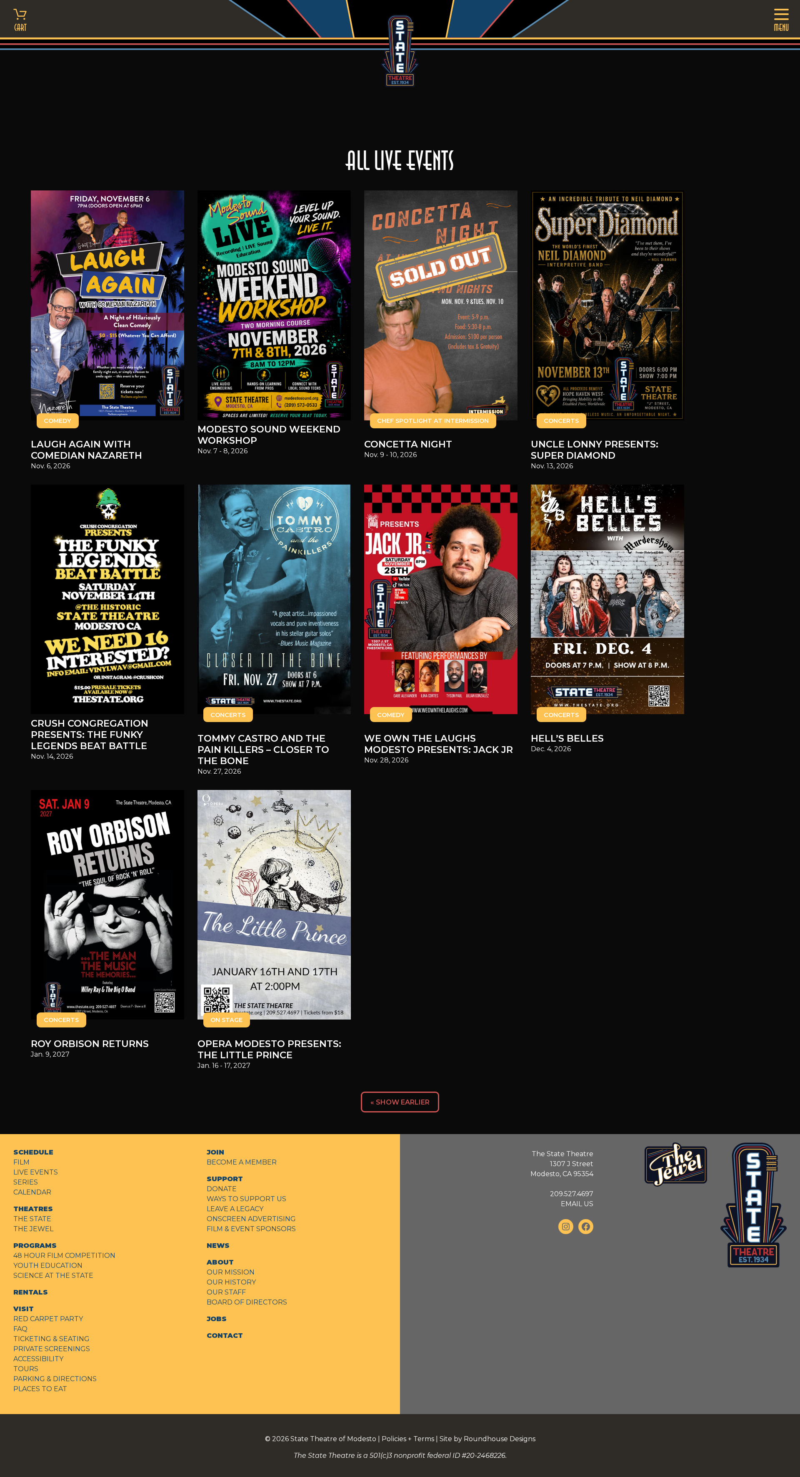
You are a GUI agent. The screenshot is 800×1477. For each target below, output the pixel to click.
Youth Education (47, 1266)
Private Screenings (51, 1349)
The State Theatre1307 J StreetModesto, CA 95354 (561, 1164)
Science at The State (53, 1276)
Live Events (35, 1172)
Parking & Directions (55, 1379)
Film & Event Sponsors (251, 1229)
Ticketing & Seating (51, 1339)
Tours (25, 1369)
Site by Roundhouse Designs (487, 1439)
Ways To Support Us (246, 1199)
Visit (23, 1309)
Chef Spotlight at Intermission (433, 421)
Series (25, 1182)
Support (225, 1179)
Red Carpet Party (48, 1319)
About (220, 1262)
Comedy (57, 421)
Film (21, 1162)
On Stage (226, 1020)
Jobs (217, 1319)
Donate (222, 1189)
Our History (231, 1282)
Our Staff (226, 1292)
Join (215, 1152)
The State (32, 1219)
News (218, 1246)
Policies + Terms (408, 1439)
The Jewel (33, 1229)
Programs (35, 1246)
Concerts (561, 421)
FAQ (20, 1329)
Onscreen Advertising (251, 1219)
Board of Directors (247, 1302)
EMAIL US (577, 1204)
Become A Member (242, 1162)
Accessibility (38, 1359)
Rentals (30, 1292)
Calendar (32, 1192)
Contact (225, 1336)
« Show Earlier (400, 1102)
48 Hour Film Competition (64, 1256)
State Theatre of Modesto (333, 1439)
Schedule (33, 1152)
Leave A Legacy (235, 1209)
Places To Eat (40, 1389)
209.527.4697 (571, 1194)
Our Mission (231, 1272)
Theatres (33, 1209)
